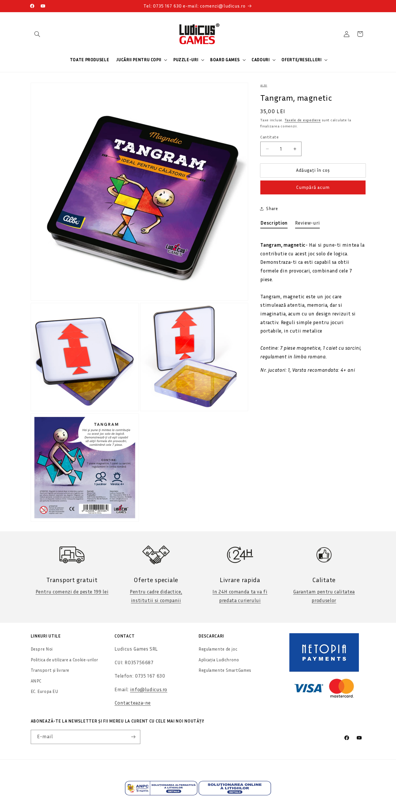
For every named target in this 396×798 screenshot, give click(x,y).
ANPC (36, 680)
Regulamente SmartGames (225, 670)
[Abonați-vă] (133, 737)
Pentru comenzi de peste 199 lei (72, 592)
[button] (37, 34)
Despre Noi (42, 649)
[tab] (274, 224)
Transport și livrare (50, 670)
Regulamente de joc (218, 649)
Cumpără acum (313, 187)
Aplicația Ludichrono (219, 659)
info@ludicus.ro (148, 689)
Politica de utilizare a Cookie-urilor (64, 659)
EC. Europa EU (44, 691)
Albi (263, 85)
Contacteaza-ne (133, 703)
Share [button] (272, 208)
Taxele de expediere (303, 120)
